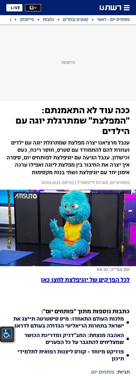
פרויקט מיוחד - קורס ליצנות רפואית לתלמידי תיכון (70, 356)
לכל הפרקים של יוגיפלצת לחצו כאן (85, 280)
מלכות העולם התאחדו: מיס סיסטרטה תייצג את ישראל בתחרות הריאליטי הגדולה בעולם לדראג (68, 323)
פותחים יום (102, 372)
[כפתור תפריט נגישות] (7, 333)
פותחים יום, (119, 183)
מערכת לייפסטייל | (91, 183)
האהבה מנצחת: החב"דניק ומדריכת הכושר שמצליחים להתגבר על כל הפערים (74, 339)
